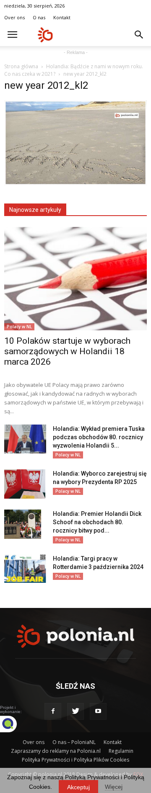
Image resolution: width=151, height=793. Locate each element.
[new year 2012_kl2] (75, 183)
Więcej (113, 786)
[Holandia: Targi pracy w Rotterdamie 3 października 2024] (25, 568)
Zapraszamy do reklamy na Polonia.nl (56, 750)
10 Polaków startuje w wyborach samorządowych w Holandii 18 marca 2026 (67, 351)
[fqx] (14, 724)
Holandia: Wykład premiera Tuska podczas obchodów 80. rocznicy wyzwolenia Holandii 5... (99, 437)
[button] (139, 34)
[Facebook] (52, 711)
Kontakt (61, 17)
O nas (39, 17)
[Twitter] (75, 711)
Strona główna (21, 66)
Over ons (14, 17)
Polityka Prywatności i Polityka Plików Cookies (75, 759)
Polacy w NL (19, 327)
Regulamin (121, 750)
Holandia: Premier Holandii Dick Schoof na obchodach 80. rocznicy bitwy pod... (97, 522)
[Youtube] (98, 711)
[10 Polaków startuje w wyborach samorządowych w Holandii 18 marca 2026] (75, 278)
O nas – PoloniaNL (74, 742)
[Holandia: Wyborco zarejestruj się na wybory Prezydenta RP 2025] (24, 484)
